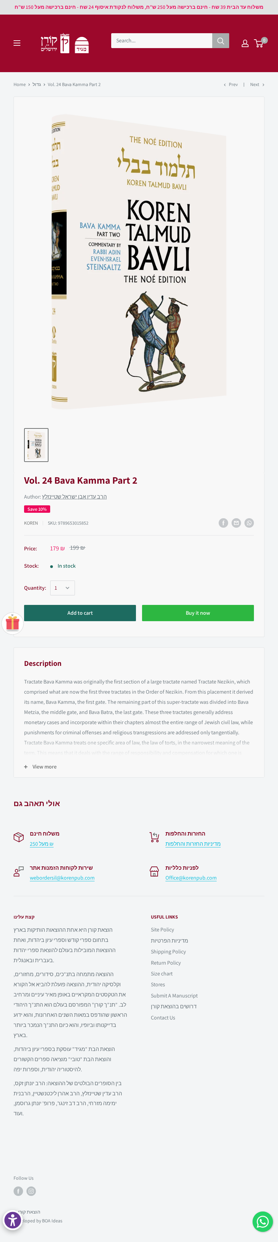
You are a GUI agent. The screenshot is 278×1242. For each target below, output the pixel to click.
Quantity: (35, 587)
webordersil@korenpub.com (62, 877)
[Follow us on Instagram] (31, 1191)
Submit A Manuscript (174, 995)
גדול (37, 84)
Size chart (162, 973)
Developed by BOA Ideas (38, 1221)
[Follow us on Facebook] (18, 1191)
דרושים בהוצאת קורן (174, 1006)
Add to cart (80, 612)
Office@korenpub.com (191, 877)
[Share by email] (236, 523)
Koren (31, 523)
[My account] (245, 43)
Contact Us (163, 1017)
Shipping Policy (168, 951)
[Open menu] (17, 43)
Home (20, 84)
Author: (65, 496)
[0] (259, 43)
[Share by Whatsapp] (249, 523)
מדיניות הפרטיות (169, 940)
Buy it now (198, 612)
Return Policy (166, 962)
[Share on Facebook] (223, 523)
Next (254, 84)
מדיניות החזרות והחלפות (193, 843)
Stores (158, 984)
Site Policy (162, 929)
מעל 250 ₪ (42, 843)
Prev (233, 84)
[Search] (220, 40)
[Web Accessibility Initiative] (12, 1220)
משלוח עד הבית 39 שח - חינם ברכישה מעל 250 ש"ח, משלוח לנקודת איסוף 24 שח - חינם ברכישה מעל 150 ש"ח (139, 7)
